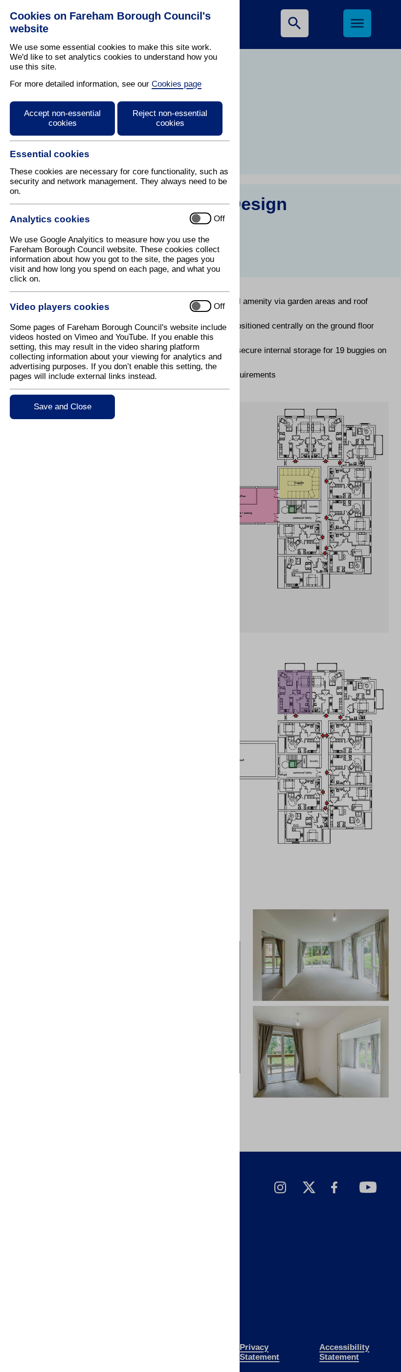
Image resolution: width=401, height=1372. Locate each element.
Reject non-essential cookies (170, 118)
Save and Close (62, 406)
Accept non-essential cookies (62, 118)
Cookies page (176, 84)
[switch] (95, 219)
